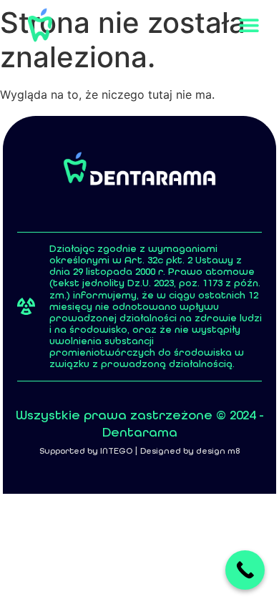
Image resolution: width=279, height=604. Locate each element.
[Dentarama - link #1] (40, 25)
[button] (248, 25)
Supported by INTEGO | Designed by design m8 (139, 451)
